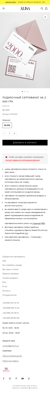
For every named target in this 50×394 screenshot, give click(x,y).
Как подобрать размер (12, 265)
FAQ (4, 261)
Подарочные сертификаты (13, 257)
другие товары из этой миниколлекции (22, 160)
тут (26, 233)
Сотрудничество (9, 295)
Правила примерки (10, 274)
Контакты (6, 291)
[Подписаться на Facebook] (3, 378)
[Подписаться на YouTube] (22, 378)
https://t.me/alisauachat (12, 356)
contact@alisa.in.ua (10, 346)
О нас (4, 286)
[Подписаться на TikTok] (29, 378)
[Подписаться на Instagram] (10, 378)
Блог (4, 282)
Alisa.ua (5, 106)
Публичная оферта (10, 361)
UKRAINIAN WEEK (10, 2)
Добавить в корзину (25, 143)
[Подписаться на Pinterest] (16, 378)
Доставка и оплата (10, 269)
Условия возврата (10, 278)
